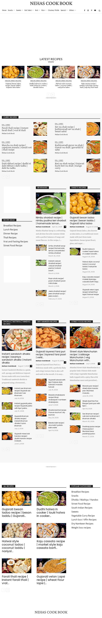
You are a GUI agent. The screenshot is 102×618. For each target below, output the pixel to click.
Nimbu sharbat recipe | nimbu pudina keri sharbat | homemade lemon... (51, 220)
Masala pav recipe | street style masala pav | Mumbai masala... (90, 389)
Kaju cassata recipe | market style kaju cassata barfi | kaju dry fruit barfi (89, 85)
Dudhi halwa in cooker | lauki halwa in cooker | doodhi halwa (38, 85)
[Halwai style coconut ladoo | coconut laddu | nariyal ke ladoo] (63, 72)
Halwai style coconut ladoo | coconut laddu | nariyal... (13, 546)
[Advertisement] (51, 35)
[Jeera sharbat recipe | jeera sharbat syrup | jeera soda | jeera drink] (41, 293)
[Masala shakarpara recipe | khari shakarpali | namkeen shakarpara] (41, 397)
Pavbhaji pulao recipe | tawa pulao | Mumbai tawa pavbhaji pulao (91, 430)
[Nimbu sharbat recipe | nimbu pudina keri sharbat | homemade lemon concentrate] (51, 203)
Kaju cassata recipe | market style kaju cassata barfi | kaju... (91, 279)
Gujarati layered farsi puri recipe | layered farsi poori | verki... (51, 354)
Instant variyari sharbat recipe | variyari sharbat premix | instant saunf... (54, 266)
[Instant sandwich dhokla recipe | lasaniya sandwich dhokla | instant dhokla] (17, 340)
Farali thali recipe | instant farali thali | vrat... (15, 580)
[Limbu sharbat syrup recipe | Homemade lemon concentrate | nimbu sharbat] (41, 248)
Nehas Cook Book (8, 133)
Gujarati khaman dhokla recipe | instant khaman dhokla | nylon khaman (21, 421)
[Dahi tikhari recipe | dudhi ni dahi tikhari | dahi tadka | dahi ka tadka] (40, 165)
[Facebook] (84, 10)
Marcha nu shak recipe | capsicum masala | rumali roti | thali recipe (17, 147)
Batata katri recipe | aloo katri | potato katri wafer (56, 425)
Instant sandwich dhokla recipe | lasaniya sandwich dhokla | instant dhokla (16, 358)
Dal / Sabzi (6, 124)
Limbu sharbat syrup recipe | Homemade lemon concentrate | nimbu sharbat (56, 249)
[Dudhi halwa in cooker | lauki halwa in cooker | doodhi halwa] (38, 72)
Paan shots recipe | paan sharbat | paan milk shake (57, 280)
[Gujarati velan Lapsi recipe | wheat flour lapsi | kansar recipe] (75, 292)
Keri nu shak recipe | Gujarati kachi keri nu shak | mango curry (69, 165)
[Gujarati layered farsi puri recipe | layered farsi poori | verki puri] (51, 337)
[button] (99, 10)
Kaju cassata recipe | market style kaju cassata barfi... (51, 544)
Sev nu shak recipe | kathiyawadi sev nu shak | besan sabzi (68, 129)
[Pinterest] (91, 10)
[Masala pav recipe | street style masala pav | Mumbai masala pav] (75, 388)
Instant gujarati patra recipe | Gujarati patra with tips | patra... (23, 405)
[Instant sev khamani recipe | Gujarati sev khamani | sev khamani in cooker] (7, 391)
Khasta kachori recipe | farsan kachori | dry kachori (57, 412)
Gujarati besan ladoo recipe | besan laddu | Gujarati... (16, 512)
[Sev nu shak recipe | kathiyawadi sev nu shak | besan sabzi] (93, 129)
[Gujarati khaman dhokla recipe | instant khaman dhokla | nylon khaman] (7, 418)
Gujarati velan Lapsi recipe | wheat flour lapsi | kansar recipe (90, 292)
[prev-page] (48, 94)
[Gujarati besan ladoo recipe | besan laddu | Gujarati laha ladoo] (13, 72)
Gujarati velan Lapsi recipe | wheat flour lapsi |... (51, 580)
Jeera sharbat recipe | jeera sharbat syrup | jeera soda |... (57, 293)
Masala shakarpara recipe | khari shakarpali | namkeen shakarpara (57, 398)
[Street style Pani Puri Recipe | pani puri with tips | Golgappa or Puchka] (75, 403)
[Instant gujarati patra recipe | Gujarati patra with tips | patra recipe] (7, 406)
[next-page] (52, 94)
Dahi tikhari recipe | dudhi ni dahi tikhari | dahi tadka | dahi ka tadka (16, 165)
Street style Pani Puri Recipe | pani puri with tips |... (91, 403)
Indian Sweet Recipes (13, 80)
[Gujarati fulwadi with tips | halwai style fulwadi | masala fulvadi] (41, 382)
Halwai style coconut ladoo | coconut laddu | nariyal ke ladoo (63, 85)
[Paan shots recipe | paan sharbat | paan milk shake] (41, 280)
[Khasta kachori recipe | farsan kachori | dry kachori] (41, 412)
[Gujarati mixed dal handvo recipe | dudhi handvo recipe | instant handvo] (7, 436)
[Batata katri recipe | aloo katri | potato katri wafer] (41, 425)
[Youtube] (95, 10)
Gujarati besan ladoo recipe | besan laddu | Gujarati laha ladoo (13, 85)
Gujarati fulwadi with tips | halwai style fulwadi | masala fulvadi (56, 383)
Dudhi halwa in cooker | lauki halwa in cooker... (51, 512)
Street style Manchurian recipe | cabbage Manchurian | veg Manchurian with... (83, 356)
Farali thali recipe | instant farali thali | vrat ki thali (15, 128)
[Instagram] (88, 10)
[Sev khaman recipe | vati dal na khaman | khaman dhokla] (75, 416)
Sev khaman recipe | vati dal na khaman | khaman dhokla (91, 416)
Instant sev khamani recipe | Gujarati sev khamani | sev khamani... (22, 392)
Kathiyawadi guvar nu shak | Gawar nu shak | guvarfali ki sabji (69, 147)
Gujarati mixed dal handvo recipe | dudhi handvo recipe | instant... (23, 437)
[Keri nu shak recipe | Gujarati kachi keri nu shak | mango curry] (93, 165)
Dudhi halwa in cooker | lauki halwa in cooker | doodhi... (90, 251)
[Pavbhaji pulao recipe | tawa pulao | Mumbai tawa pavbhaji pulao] (75, 429)
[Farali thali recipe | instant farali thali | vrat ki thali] (40, 129)
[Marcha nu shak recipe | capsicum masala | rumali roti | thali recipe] (40, 147)
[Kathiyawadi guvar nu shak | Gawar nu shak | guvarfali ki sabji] (93, 147)
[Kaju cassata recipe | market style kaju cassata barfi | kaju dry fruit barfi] (89, 72)
